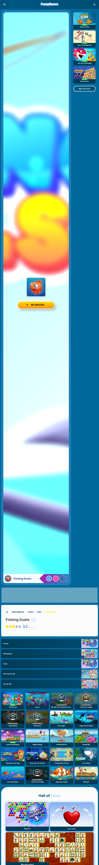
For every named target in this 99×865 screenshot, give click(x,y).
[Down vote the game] (56, 578)
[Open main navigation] (4, 4)
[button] (94, 4)
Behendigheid (18, 612)
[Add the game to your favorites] (34, 620)
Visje (39, 612)
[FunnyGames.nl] (7, 612)
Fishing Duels (50, 612)
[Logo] (49, 4)
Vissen (30, 612)
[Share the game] (62, 578)
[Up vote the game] (49, 578)
